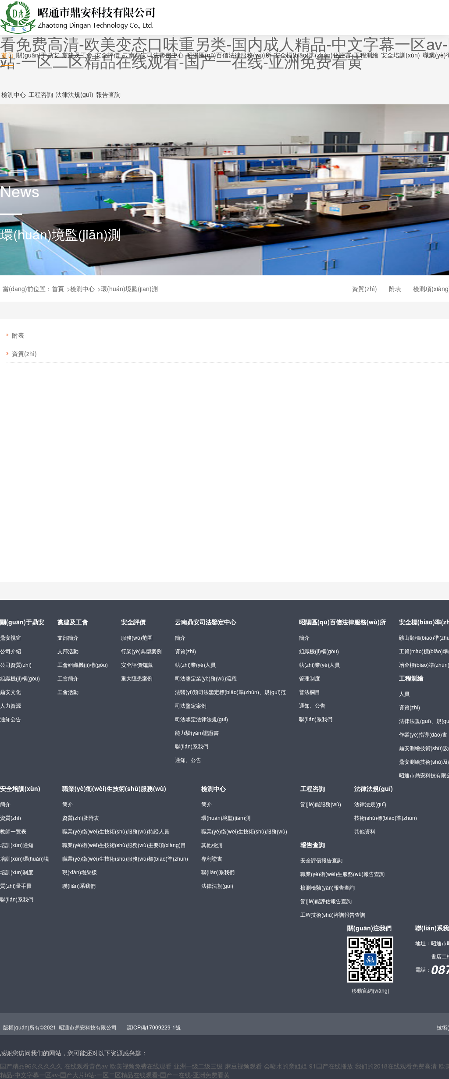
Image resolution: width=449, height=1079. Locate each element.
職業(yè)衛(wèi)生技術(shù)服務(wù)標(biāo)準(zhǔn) (125, 858)
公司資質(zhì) (16, 664)
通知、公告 (188, 759)
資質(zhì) (364, 288)
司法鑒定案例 (191, 705)
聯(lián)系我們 (191, 746)
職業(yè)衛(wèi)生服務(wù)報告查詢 (342, 873)
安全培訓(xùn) (20, 788)
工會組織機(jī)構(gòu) (82, 664)
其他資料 (364, 831)
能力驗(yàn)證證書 (197, 732)
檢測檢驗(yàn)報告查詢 (327, 887)
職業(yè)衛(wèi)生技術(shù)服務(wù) (114, 788)
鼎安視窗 (10, 637)
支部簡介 (67, 637)
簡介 (180, 637)
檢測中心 (82, 288)
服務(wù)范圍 (137, 637)
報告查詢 (312, 844)
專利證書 (211, 858)
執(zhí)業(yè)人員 (195, 664)
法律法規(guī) (217, 885)
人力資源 (10, 705)
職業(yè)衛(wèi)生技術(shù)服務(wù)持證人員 (115, 831)
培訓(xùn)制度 (16, 872)
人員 (404, 693)
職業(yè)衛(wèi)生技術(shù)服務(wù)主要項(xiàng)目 (124, 844)
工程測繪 (411, 677)
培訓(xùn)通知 (16, 844)
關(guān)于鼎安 (22, 621)
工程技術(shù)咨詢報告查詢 (332, 914)
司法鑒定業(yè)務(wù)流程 (206, 678)
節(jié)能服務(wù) (320, 804)
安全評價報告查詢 (321, 860)
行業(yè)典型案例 (141, 651)
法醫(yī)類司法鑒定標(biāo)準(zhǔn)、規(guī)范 (230, 691)
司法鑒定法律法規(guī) (201, 719)
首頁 (58, 288)
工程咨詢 (312, 788)
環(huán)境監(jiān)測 (129, 288)
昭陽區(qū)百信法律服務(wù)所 (342, 621)
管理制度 (309, 678)
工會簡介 (67, 678)
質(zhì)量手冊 (16, 885)
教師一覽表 (13, 831)
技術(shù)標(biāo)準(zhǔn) (385, 817)
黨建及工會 (72, 621)
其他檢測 (211, 844)
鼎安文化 (10, 691)
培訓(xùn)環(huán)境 (24, 858)
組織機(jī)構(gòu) (20, 678)
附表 (395, 288)
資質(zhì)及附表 (80, 817)
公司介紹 (10, 651)
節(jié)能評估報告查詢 (326, 901)
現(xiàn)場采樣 (79, 872)
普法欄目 (309, 691)
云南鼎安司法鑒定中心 (205, 621)
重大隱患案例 (137, 678)
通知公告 (10, 719)
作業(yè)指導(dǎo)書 (423, 734)
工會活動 (67, 691)
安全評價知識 (137, 664)
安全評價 (133, 621)
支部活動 (67, 651)
